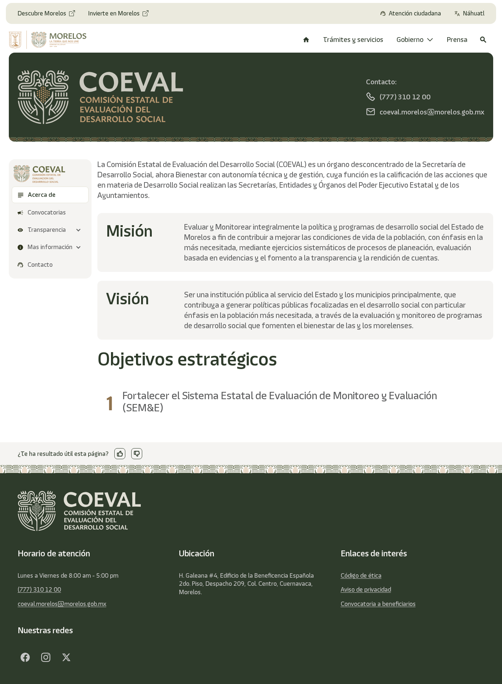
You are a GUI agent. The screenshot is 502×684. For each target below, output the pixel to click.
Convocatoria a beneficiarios (378, 604)
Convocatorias (47, 212)
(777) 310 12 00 (39, 589)
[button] (50, 230)
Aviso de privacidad (366, 589)
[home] (52, 40)
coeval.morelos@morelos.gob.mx (62, 603)
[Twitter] (66, 657)
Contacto (40, 264)
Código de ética (361, 575)
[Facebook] (25, 657)
